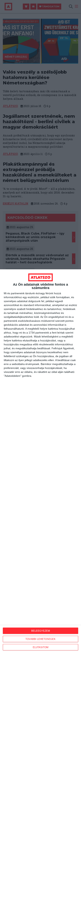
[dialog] (40, 583)
